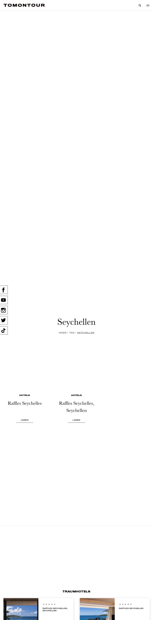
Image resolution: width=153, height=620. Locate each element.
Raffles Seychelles (131, 608)
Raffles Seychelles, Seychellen (55, 609)
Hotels (24, 395)
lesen (25, 420)
